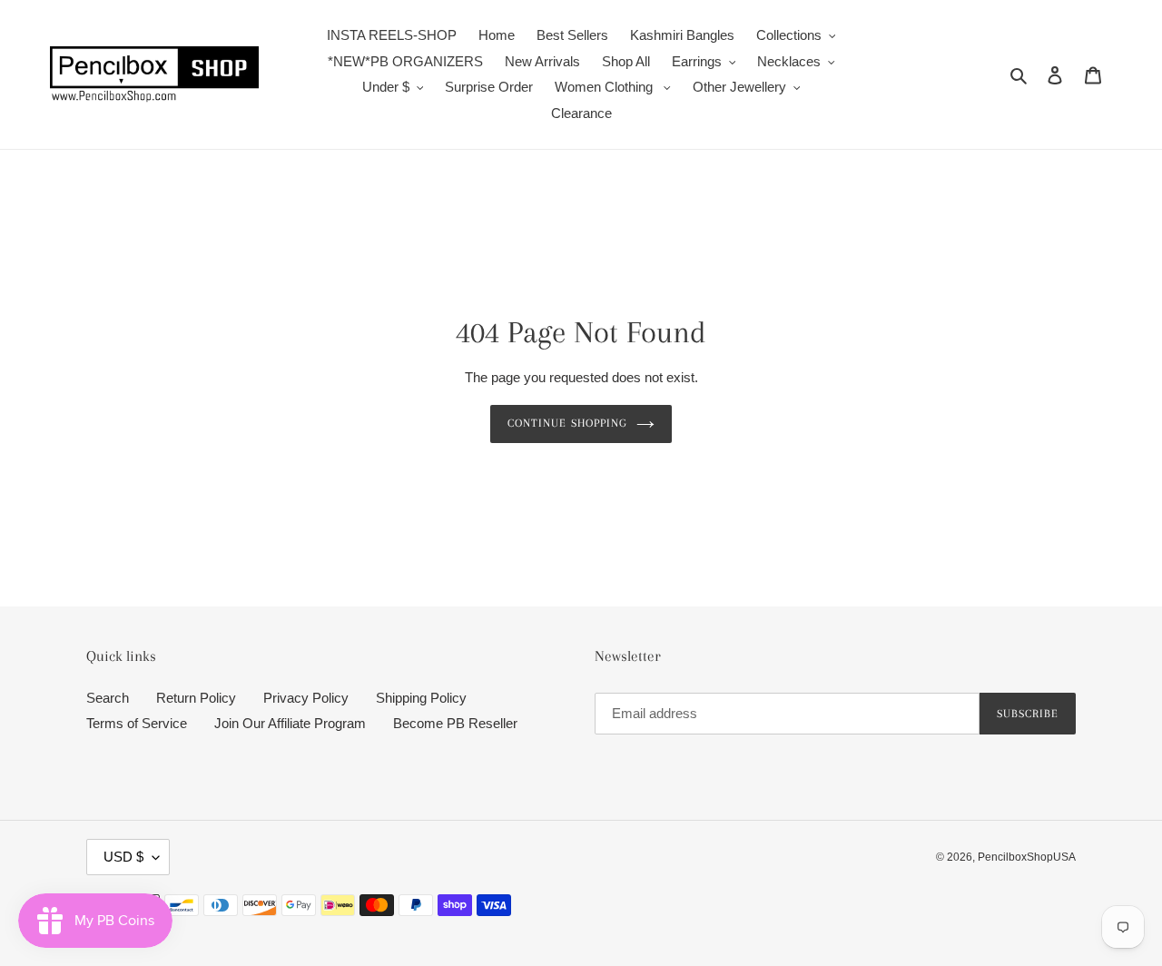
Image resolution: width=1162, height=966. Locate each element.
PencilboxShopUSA (1027, 857)
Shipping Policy (421, 697)
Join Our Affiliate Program (290, 723)
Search (107, 697)
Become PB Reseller (455, 723)
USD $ (123, 856)
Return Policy (196, 697)
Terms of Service (136, 723)
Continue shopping (567, 423)
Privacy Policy (306, 697)
